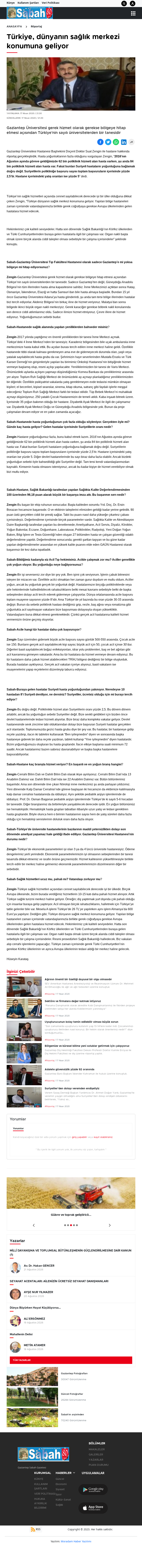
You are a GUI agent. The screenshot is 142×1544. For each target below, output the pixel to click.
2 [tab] (68, 1225)
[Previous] (33, 1224)
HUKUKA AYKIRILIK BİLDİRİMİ (40, 1503)
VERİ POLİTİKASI (44, 1494)
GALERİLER (96, 1454)
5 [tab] (77, 1225)
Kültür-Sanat (63, 1500)
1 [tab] (65, 1225)
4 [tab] (74, 1225)
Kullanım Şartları (28, 2)
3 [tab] (71, 1225)
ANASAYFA (14, 26)
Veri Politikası (50, 2)
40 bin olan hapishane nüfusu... (71, 1214)
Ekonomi (61, 1484)
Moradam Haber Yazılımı (76, 1541)
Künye (11, 2)
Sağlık (59, 1505)
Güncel (60, 1479)
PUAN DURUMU (99, 1465)
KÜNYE (38, 1479)
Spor (59, 1494)
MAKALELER (97, 1449)
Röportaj (36, 26)
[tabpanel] (71, 1204)
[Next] (109, 1224)
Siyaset (60, 1489)
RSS (37, 1529)
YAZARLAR (96, 1460)
